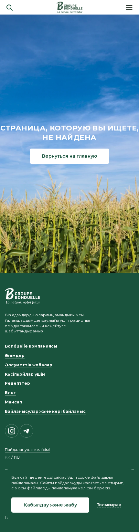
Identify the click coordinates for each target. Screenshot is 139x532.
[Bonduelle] (22, 296)
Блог (10, 392)
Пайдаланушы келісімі (27, 449)
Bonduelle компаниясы (31, 346)
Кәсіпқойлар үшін (25, 374)
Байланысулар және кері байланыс (45, 411)
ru (17, 457)
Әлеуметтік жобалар (28, 364)
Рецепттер (17, 383)
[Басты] (69, 7)
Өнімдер (15, 355)
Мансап (13, 402)
